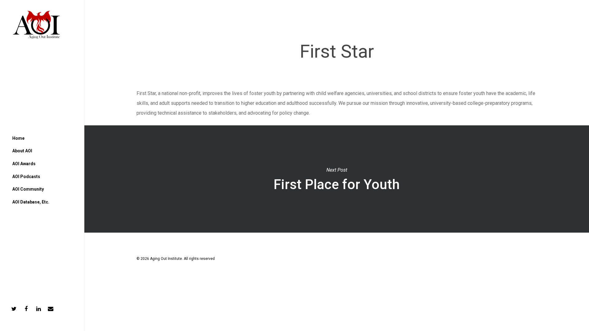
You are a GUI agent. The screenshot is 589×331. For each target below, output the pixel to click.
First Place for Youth (336, 179)
